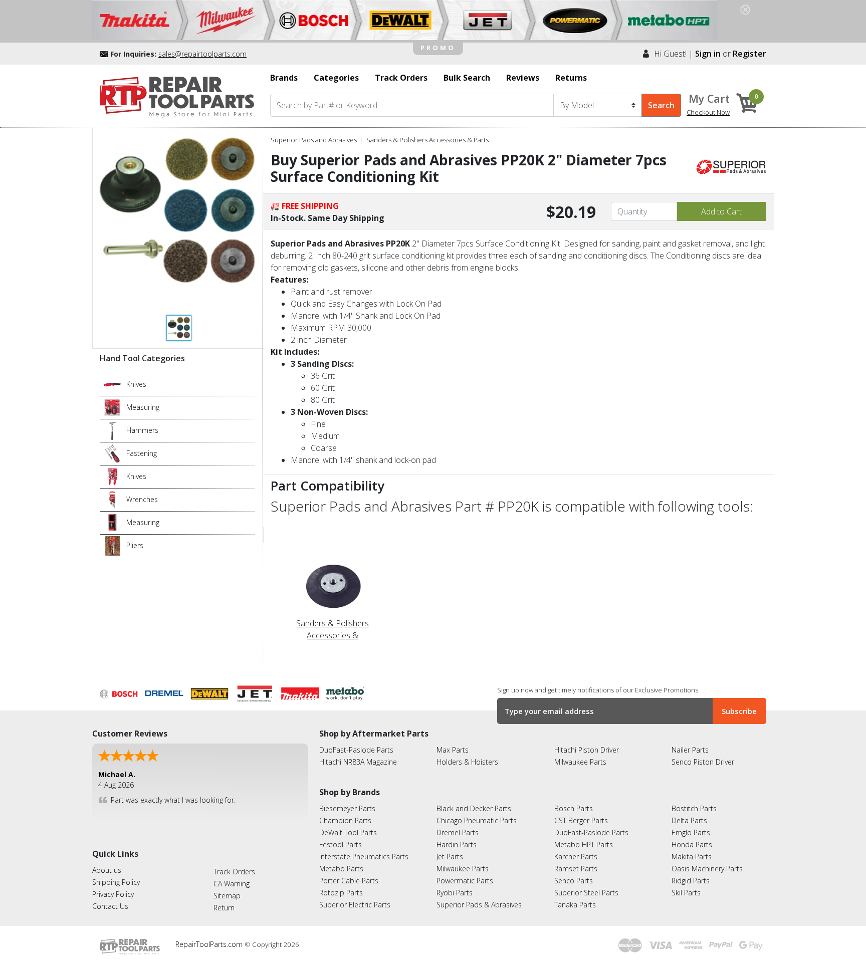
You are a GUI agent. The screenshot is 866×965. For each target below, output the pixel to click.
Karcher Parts (575, 856)
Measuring (142, 407)
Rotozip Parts (341, 892)
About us (106, 870)
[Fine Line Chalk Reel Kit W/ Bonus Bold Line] (112, 406)
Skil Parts (686, 892)
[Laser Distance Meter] (112, 522)
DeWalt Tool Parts (348, 832)
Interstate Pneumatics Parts (363, 856)
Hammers (142, 430)
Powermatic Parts (465, 880)
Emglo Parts (691, 832)
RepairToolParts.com (210, 944)
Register (749, 53)
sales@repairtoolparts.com (202, 54)
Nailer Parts (690, 750)
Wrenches (142, 499)
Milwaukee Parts (580, 762)
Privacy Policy (113, 894)
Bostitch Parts (694, 808)
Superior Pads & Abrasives (479, 904)
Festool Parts (340, 844)
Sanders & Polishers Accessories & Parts (427, 139)
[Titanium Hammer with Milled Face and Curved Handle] (112, 429)
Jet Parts (450, 856)
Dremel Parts (458, 832)
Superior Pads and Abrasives (314, 139)
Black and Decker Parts (474, 808)
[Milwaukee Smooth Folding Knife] (112, 475)
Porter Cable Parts (348, 880)
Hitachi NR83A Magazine (358, 762)
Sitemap (227, 895)
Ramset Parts (575, 868)
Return (224, 907)
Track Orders (234, 871)
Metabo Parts (341, 868)
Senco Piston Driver (703, 762)
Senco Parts (573, 880)
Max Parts (453, 750)
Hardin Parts (457, 844)
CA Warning (231, 883)
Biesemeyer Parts (347, 808)
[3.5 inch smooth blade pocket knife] (112, 383)
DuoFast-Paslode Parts (356, 750)
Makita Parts (692, 856)
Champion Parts (345, 820)
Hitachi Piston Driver (586, 750)
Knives (136, 384)
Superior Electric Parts (354, 904)
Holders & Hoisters (467, 762)
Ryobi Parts (455, 892)
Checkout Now (708, 112)
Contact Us (110, 906)
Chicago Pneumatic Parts (477, 820)
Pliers (134, 545)
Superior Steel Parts (586, 892)
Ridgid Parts (691, 880)
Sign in (708, 53)
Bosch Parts (573, 808)
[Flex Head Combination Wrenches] (112, 499)
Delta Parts (689, 820)
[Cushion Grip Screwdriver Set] (112, 452)
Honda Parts (692, 844)
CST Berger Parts (581, 820)
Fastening (141, 453)
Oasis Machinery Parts (707, 868)
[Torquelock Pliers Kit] (112, 545)
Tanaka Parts (575, 904)
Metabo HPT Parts (583, 844)
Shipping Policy (116, 882)
